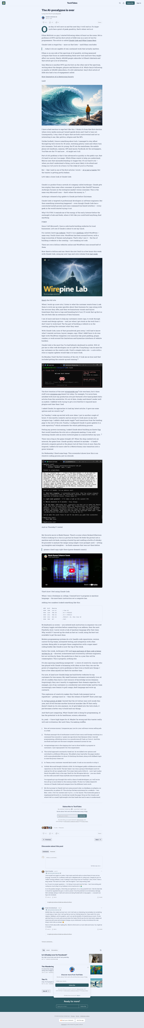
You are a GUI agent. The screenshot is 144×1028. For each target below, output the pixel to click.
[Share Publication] (123, 3)
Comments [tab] (46, 851)
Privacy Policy (84, 990)
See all (45, 991)
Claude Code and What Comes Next (82, 40)
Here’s (44, 300)
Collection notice (84, 1016)
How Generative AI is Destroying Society (58, 77)
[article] (72, 958)
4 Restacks (61, 827)
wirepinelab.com (71, 391)
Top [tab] (44, 950)
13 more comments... (47, 942)
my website (60, 233)
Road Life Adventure (51, 908)
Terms (77, 1016)
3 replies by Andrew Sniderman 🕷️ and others (59, 902)
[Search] (120, 3)
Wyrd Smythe (49, 871)
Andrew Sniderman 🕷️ (51, 16)
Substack (63, 1024)
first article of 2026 (53, 701)
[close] (88, 967)
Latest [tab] (48, 950)
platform (80, 233)
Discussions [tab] (54, 950)
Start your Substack (67, 1020)
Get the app (80, 1020)
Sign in (139, 3)
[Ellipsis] (101, 871)
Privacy (73, 1016)
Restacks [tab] (52, 851)
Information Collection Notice (71, 990)
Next (97, 839)
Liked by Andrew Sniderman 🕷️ (54, 873)
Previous (48, 839)
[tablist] (49, 851)
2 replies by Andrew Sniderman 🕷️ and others (59, 934)
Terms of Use (80, 989)
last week (94, 254)
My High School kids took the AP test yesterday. (55, 957)
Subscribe (130, 3)
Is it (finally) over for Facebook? (54, 955)
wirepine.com (55, 394)
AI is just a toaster (90, 170)
